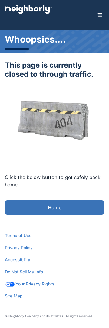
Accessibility (17, 259)
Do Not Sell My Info (24, 271)
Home (54, 207)
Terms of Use (18, 235)
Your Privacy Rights (34, 283)
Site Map (14, 295)
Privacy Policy (19, 247)
